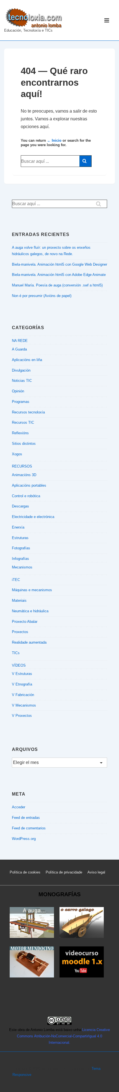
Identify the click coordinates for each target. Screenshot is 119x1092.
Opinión (18, 391)
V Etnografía (22, 684)
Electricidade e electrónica (33, 517)
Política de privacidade (64, 872)
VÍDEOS (19, 665)
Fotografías (21, 548)
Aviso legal (96, 872)
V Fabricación (23, 695)
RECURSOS (22, 466)
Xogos (17, 454)
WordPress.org (24, 839)
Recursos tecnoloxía (28, 412)
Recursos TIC (23, 422)
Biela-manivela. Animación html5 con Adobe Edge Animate (59, 275)
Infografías (20, 559)
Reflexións (20, 433)
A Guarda (19, 349)
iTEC (16, 580)
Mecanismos (22, 567)
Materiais (19, 600)
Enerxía (18, 527)
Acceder (18, 807)
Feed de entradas (26, 818)
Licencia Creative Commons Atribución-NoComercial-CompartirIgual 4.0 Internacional (63, 1036)
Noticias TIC (22, 381)
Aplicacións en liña (27, 360)
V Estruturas (22, 674)
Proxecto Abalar (24, 621)
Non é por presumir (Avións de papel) (41, 296)
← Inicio (54, 140)
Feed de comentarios (29, 828)
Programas (20, 402)
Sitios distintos (24, 443)
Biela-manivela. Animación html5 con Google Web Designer (59, 264)
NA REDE (20, 341)
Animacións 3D (24, 475)
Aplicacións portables (29, 485)
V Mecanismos (24, 705)
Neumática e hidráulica (30, 611)
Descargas (20, 506)
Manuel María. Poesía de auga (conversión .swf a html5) (57, 285)
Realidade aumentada (29, 642)
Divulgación (21, 370)
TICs (16, 653)
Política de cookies (25, 872)
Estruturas (20, 538)
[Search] (85, 161)
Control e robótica (26, 496)
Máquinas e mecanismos (32, 590)
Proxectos (20, 632)
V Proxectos (22, 715)
